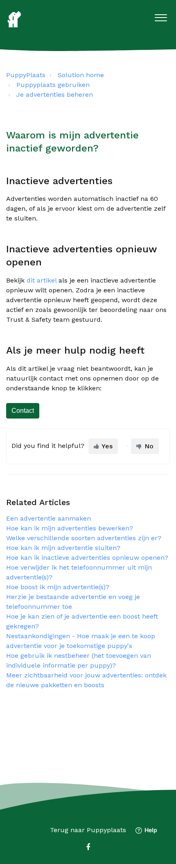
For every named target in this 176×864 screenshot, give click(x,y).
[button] (160, 16)
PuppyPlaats (25, 75)
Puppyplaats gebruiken (53, 85)
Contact (22, 410)
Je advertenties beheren (54, 94)
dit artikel (41, 280)
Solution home (81, 75)
